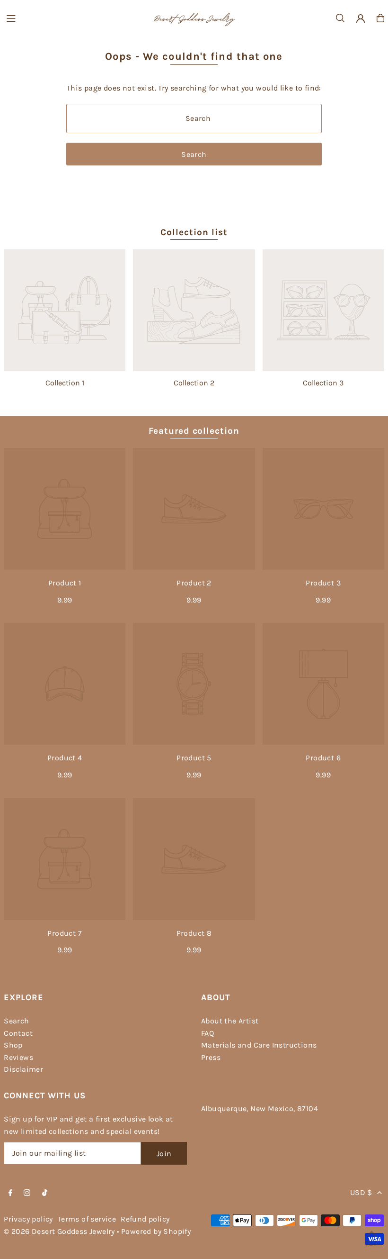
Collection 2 (194, 382)
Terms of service (87, 1218)
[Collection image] (64, 310)
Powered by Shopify (156, 1231)
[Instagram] (27, 1193)
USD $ (361, 1192)
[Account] (360, 18)
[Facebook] (10, 1193)
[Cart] (380, 18)
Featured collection (194, 431)
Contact (18, 1033)
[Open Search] (340, 18)
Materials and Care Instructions (259, 1044)
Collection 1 (64, 382)
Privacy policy (28, 1218)
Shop (13, 1044)
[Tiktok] (44, 1193)
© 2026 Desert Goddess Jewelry (59, 1231)
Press (210, 1057)
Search (16, 1020)
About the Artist (229, 1020)
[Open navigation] (74, 17)
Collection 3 (323, 382)
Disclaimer (23, 1069)
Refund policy (145, 1218)
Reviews (18, 1057)
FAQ (207, 1033)
